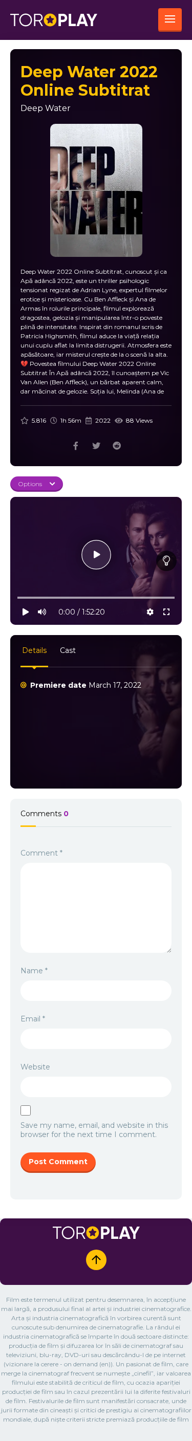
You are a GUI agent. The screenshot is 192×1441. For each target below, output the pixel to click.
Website (35, 1067)
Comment (41, 853)
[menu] (170, 20)
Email (32, 1018)
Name (34, 970)
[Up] (96, 1260)
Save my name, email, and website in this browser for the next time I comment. (94, 1130)
